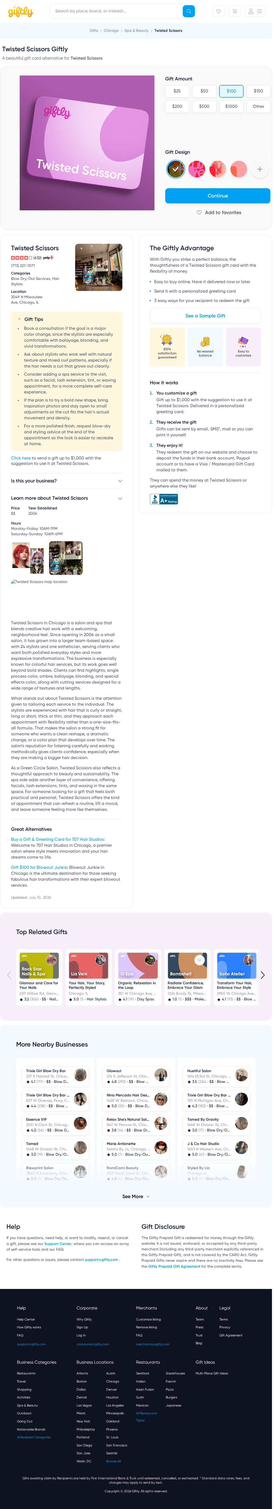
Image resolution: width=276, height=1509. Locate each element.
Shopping (24, 1389)
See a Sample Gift (205, 316)
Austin (110, 1373)
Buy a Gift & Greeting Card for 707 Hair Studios (57, 840)
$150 (258, 91)
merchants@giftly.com (152, 1344)
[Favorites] (219, 11)
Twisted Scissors (168, 30)
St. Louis (112, 1437)
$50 (204, 91)
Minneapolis (115, 1413)
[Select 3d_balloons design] (218, 169)
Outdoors (24, 1413)
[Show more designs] (260, 169)
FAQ (20, 1335)
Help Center (26, 1319)
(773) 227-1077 (23, 266)
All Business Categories (34, 1437)
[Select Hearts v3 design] (239, 169)
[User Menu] (255, 11)
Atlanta (82, 1373)
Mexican (142, 1405)
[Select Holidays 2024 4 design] (176, 169)
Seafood (142, 1373)
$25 (177, 91)
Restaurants (26, 1373)
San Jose (83, 1453)
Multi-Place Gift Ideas (212, 1373)
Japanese (173, 1405)
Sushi (140, 1397)
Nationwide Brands (31, 1429)
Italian (141, 1381)
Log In (81, 1335)
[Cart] (235, 11)
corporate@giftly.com (93, 1344)
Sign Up (82, 1327)
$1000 (231, 107)
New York (83, 1421)
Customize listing (148, 1319)
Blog (199, 1343)
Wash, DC (84, 1461)
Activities (23, 1397)
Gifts (94, 30)
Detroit (82, 1397)
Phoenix (112, 1429)
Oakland (112, 1421)
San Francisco (116, 1445)
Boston (82, 1381)
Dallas (81, 1389)
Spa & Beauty (27, 1405)
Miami (81, 1413)
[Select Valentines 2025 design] (197, 169)
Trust (199, 1335)
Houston (112, 1397)
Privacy (224, 1327)
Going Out (25, 1421)
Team (200, 1319)
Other (258, 107)
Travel (21, 1381)
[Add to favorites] (217, 212)
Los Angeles (115, 1405)
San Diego (84, 1445)
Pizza (170, 1389)
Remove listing (146, 1327)
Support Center (57, 1243)
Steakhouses (175, 1373)
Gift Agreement (231, 1335)
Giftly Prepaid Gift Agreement (174, 1266)
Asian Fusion (145, 1389)
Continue (218, 196)
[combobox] (123, 11)
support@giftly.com (102, 1259)
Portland (83, 1437)
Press (199, 1327)
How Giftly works (29, 1327)
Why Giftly (84, 1319)
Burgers (171, 1397)
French (171, 1381)
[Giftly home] (19, 12)
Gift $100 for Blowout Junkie (39, 868)
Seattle (111, 1453)
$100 (231, 91)
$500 (204, 107)
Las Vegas (84, 1405)
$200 (177, 107)
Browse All (113, 1461)
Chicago (112, 1381)
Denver (111, 1389)
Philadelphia (86, 1429)
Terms (223, 1319)
